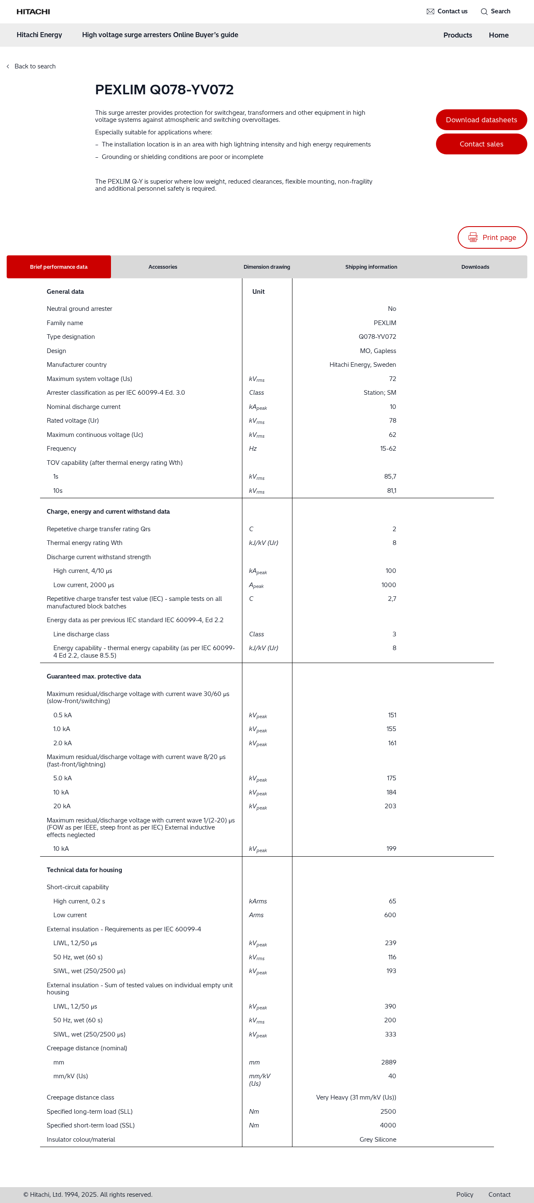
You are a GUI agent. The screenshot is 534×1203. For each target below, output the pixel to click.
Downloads (475, 267)
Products (457, 35)
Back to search (34, 66)
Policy (465, 1194)
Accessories (163, 267)
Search (501, 11)
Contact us (453, 11)
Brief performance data (59, 267)
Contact (500, 1194)
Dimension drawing (267, 267)
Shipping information (371, 267)
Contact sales (482, 144)
